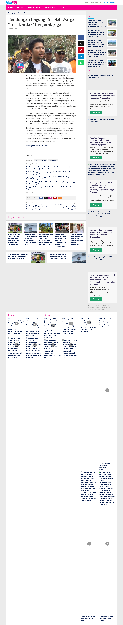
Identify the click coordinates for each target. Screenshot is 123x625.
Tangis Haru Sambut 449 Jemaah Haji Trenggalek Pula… (69, 331)
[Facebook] (41, 198)
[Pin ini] (81, 50)
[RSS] (60, 198)
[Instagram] (50, 198)
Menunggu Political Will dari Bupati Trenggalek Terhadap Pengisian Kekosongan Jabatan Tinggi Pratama (102, 187)
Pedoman (97, 307)
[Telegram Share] (81, 56)
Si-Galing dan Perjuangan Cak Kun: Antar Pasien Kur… (15, 331)
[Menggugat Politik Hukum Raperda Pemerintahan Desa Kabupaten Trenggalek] (102, 82)
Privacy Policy (92, 309)
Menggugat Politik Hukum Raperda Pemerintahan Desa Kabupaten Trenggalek (102, 95)
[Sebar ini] (81, 37)
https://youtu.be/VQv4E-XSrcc (37, 145)
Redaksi (90, 307)
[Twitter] (46, 198)
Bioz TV (37, 160)
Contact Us (105, 307)
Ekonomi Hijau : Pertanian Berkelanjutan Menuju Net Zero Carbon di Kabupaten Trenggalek (101, 233)
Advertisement (102, 309)
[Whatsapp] (81, 62)
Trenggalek (53, 160)
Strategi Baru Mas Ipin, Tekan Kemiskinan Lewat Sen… (88, 329)
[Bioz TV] (11, 3)
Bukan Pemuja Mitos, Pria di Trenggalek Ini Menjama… (33, 355)
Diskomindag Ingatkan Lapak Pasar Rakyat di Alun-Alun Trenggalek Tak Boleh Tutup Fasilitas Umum (60, 241)
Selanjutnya (96, 112)
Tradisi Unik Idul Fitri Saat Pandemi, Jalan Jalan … (88, 619)
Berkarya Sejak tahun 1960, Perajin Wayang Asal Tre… (106, 619)
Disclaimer (111, 306)
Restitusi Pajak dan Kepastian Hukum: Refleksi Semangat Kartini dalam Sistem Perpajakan (101, 141)
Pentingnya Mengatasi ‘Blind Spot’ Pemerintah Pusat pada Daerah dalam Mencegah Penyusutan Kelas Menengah (102, 279)
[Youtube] (55, 198)
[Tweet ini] (81, 43)
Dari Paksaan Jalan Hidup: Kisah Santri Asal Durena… (32, 333)
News (44, 160)
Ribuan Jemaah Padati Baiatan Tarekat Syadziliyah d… (15, 355)
